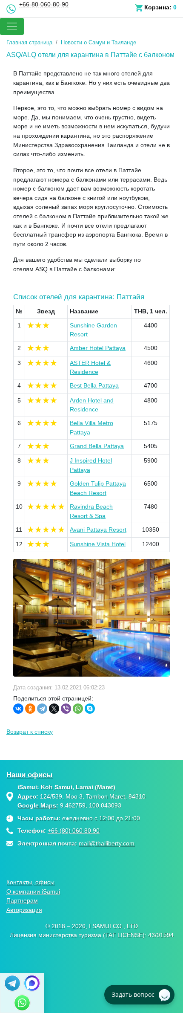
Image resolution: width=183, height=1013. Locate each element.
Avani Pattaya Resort (98, 529)
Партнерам (22, 900)
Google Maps (36, 805)
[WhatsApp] (78, 708)
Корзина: (158, 7)
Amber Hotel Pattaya (98, 347)
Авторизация (24, 909)
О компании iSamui (33, 891)
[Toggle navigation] (12, 26)
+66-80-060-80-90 (44, 4)
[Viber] (66, 708)
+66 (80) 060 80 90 (74, 830)
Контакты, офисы (30, 882)
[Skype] (90, 708)
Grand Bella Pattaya (97, 446)
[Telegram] (42, 708)
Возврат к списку (29, 731)
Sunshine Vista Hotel (98, 544)
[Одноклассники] (30, 708)
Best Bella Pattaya (94, 385)
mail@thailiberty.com (106, 843)
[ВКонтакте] (18, 708)
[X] (54, 708)
